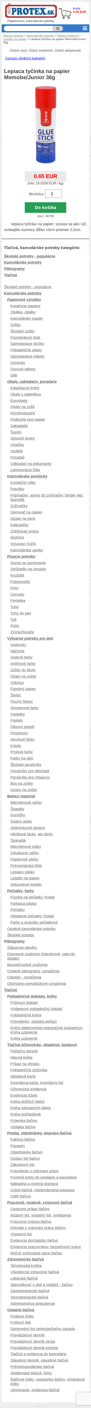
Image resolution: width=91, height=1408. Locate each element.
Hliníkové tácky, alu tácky (31, 834)
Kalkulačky (19, 525)
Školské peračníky (25, 765)
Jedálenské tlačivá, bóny (31, 1373)
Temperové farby (24, 708)
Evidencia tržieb (23, 1095)
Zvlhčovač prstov (24, 531)
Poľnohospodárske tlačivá (32, 1367)
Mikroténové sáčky (26, 802)
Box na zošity (21, 783)
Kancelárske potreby (40, 35)
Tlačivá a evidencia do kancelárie (38, 1354)
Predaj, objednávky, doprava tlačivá (39, 1133)
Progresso (19, 733)
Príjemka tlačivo (23, 1121)
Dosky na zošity (23, 790)
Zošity (15, 325)
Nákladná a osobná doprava (34, 1184)
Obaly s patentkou (25, 394)
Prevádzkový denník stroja (32, 1341)
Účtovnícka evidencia (28, 1089)
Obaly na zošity (23, 676)
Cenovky (17, 363)
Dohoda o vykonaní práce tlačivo (38, 1228)
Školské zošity (22, 331)
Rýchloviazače (22, 413)
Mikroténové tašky (25, 847)
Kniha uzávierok (23, 1038)
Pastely (16, 720)
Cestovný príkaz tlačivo (30, 1209)
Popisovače (20, 582)
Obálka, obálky (23, 312)
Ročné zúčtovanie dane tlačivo (36, 1253)
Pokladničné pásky (26, 350)
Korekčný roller (23, 482)
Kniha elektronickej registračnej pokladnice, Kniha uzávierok (46, 1030)
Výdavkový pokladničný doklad (36, 1009)
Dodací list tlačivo (25, 1158)
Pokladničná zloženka (28, 1070)
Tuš (13, 619)
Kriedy (15, 746)
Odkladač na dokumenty (30, 464)
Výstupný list (21, 1234)
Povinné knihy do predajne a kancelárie (43, 1177)
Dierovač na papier (26, 512)
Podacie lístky (22, 1316)
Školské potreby (20, 935)
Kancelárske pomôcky (27, 476)
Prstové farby (21, 752)
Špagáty (17, 809)
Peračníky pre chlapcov (30, 777)
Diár (13, 375)
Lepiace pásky (22, 872)
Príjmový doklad (23, 1003)
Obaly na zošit (22, 407)
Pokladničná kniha (25, 1015)
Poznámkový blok (25, 337)
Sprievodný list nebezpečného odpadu (42, 1329)
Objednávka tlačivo (26, 1152)
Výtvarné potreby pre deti (30, 638)
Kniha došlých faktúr (27, 1101)
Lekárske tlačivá (24, 1278)
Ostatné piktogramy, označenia (33, 971)
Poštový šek (20, 1322)
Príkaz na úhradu (24, 1064)
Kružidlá (17, 575)
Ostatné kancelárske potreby (31, 929)
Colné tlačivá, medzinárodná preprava (42, 1190)
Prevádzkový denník (27, 1335)
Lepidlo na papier (14, 39)
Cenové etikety (23, 369)
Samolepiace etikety (27, 356)
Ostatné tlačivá (20, 1310)
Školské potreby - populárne (29, 256)
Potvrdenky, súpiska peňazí (33, 1021)
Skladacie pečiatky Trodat (32, 916)
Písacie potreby (21, 556)
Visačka (17, 445)
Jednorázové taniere (27, 828)
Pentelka (17, 600)
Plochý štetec (21, 701)
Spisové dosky (22, 438)
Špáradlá (18, 840)
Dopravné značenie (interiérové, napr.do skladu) (41, 956)
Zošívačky (19, 506)
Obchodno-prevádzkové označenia (36, 984)
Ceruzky (17, 594)
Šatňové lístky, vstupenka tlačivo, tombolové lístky (47, 1381)
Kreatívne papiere (25, 306)
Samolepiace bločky (27, 344)
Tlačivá (10, 275)
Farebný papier (23, 689)
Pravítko (17, 489)
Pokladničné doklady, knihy (32, 996)
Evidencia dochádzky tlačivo (34, 1240)
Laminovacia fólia (25, 470)
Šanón (15, 432)
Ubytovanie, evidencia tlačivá (34, 1390)
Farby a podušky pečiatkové (34, 922)
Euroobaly (19, 401)
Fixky (14, 626)
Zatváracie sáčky (24, 853)
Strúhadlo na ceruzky (28, 569)
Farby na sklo (21, 758)
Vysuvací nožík (23, 544)
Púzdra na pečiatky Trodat (32, 897)
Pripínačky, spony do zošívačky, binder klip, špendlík (47, 497)
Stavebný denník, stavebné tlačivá (39, 1360)
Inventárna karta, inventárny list (36, 1083)
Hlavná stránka (13, 35)
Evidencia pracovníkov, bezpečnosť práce (45, 1247)
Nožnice (17, 537)
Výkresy (17, 683)
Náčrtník (17, 651)
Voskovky (18, 645)
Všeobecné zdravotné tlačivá (34, 1272)
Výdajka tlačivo (23, 1127)
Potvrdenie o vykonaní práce (34, 1171)
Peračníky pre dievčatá (29, 771)
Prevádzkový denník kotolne (34, 1348)
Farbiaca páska (23, 903)
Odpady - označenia (24, 977)
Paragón (17, 1146)
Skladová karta (23, 1076)
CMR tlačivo (20, 1196)
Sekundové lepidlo (25, 884)
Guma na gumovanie (28, 563)
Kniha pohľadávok (25, 1114)
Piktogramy (14, 269)
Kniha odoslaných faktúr (30, 1108)
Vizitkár (16, 451)
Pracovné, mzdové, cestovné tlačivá (39, 1202)
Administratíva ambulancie (32, 1303)
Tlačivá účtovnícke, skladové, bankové (42, 1045)
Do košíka (45, 207)
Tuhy (14, 607)
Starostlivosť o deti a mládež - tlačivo (41, 1285)
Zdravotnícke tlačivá (25, 1259)
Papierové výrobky (24, 300)
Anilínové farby (23, 664)
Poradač (17, 457)
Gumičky (17, 815)
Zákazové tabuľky (22, 948)
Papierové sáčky (24, 859)
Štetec (15, 695)
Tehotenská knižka (26, 1266)
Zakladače (19, 426)
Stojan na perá (22, 518)
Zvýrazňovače (22, 632)
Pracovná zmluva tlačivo (30, 1222)
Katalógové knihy (24, 388)
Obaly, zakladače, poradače (32, 381)
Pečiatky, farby (20, 891)
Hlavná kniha (21, 1057)
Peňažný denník (24, 1051)
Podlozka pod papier (27, 419)
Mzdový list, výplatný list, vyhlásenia (40, 1215)
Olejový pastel (22, 727)
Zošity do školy (23, 670)
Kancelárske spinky (26, 550)
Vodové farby (21, 657)
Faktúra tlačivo (22, 1139)
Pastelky (17, 714)
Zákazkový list (22, 1165)
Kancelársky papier (26, 318)
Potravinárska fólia (26, 866)
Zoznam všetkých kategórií (25, 58)
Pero (14, 588)
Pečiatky (17, 910)
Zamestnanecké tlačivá (29, 1291)
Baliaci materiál (68, 35)
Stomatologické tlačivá (29, 1297)
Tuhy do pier (20, 613)
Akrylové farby (22, 739)
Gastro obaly (21, 821)
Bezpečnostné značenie (27, 965)
